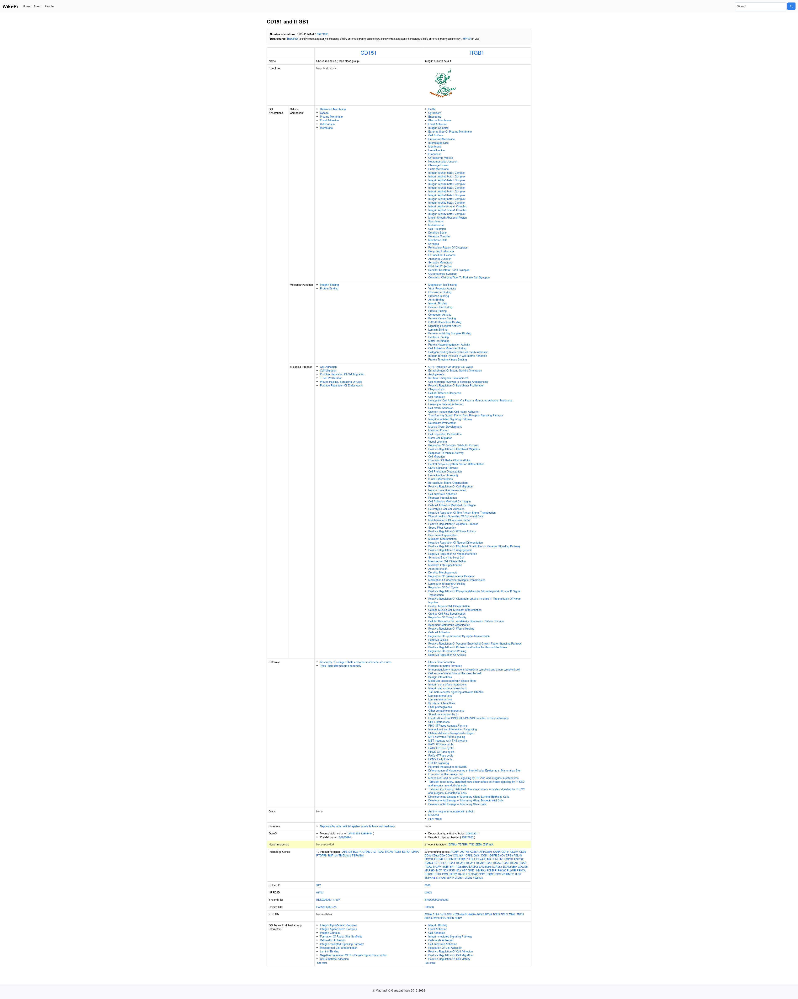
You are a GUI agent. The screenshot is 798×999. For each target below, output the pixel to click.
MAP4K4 (430, 870)
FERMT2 (451, 859)
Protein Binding (329, 288)
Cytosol (324, 113)
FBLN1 (518, 855)
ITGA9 (428, 867)
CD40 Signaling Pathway (443, 468)
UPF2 (450, 878)
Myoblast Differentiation (442, 539)
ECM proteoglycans (440, 707)
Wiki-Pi (10, 6)
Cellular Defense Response (444, 393)
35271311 (323, 34)
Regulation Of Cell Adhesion (445, 948)
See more (322, 962)
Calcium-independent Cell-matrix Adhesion (453, 411)
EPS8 (509, 855)
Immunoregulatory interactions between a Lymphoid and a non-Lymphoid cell (474, 669)
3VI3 (443, 914)
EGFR (493, 855)
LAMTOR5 (485, 867)
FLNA (479, 859)
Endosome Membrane (441, 139)
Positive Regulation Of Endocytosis (341, 385)
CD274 (514, 852)
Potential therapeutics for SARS (447, 767)
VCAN (468, 878)
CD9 (442, 855)
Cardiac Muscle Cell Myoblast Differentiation (455, 610)
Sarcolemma (435, 221)
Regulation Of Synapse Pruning (447, 651)
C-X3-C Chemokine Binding (444, 322)
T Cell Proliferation (331, 378)
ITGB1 (476, 52)
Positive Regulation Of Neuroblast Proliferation (456, 385)
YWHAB (478, 878)
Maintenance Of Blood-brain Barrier (449, 520)
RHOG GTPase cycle (441, 752)
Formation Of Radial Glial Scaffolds (449, 460)
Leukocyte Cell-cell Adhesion (445, 404)
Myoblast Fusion (438, 430)
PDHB (490, 870)
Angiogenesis (436, 374)
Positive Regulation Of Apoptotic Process (453, 524)
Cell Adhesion (328, 367)
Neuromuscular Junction (442, 161)
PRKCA (521, 870)
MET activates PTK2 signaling (446, 737)
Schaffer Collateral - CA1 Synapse (448, 270)
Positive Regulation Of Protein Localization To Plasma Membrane (467, 647)
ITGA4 (497, 863)
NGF (464, 870)
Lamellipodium (437, 150)
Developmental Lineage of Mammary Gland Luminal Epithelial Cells (468, 796)
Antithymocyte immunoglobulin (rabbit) (451, 811)
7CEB (496, 914)
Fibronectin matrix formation (445, 666)
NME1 (471, 870)
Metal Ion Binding (438, 341)
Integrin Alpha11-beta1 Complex (447, 210)
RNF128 (333, 855)
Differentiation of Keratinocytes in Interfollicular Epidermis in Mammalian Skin (474, 770)
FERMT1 (439, 859)
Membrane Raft (437, 240)
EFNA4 (452, 844)
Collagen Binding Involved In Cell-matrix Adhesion (458, 352)
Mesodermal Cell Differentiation (447, 561)
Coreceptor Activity (439, 314)
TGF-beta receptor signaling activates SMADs (456, 692)
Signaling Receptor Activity (444, 326)
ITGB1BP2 (462, 867)
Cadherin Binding (438, 337)
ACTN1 (464, 852)
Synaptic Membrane (440, 262)
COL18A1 (459, 855)
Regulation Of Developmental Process (451, 576)
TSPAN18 (358, 855)
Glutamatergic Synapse (442, 274)
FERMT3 (462, 859)
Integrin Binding (329, 285)
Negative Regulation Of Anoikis (447, 655)
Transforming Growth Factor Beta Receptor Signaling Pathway (465, 415)
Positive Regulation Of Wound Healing (451, 628)
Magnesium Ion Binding (442, 285)
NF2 (458, 870)
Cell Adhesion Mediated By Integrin (449, 501)
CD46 (428, 855)
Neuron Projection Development (447, 490)
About (37, 6)
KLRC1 (406, 852)
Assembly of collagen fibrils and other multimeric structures (356, 662)
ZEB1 (478, 844)
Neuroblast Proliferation (442, 423)
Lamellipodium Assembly (443, 475)
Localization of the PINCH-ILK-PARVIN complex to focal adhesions (468, 718)
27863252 (354, 833)
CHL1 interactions (439, 722)
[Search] (791, 6)
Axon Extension (437, 569)
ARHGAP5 (485, 852)
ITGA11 (470, 863)
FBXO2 (429, 859)
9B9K (450, 918)
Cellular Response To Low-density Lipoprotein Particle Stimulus (466, 621)
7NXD (520, 914)
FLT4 (495, 859)
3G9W (428, 914)
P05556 (429, 907)
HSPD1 (508, 859)
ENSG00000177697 (328, 900)
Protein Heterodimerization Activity (449, 344)
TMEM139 (345, 855)
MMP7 (415, 852)
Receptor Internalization (442, 498)
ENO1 (501, 855)
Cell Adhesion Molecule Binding (447, 348)
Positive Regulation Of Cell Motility (449, 959)
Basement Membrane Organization (449, 625)
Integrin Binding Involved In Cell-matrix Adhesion (457, 356)
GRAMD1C (369, 852)
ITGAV (437, 867)
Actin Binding (436, 299)
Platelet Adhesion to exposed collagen (451, 733)
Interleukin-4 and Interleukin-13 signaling (452, 729)
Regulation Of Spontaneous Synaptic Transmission (459, 636)
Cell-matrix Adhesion (440, 408)
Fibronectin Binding (439, 292)
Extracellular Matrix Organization (448, 483)
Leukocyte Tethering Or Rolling (446, 584)
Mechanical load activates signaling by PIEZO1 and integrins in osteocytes (473, 778)
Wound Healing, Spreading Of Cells (341, 382)
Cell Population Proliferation (445, 434)
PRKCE (429, 874)
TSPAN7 (441, 878)
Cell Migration (328, 370)
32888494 (366, 833)
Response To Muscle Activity (446, 453)
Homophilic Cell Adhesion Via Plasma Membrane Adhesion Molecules (470, 400)
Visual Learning (437, 441)
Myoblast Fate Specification (445, 565)
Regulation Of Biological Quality (447, 617)
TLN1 (518, 874)
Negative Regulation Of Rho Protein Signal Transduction (462, 512)
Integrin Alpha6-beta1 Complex (446, 191)
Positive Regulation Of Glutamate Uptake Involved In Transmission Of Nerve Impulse (474, 600)
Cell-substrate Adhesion (442, 494)
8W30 (436, 918)
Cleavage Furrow (438, 165)
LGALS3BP (510, 867)
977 (318, 885)
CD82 (435, 855)
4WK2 (480, 914)
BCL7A (357, 852)
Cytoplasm (434, 113)
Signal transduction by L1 (443, 714)
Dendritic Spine (437, 232)
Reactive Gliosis (438, 640)
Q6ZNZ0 (331, 907)
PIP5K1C (500, 870)
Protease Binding (438, 296)
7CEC (504, 914)
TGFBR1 (463, 844)
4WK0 (472, 914)
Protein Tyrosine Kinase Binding (447, 359)
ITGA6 (389, 852)
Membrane (326, 128)
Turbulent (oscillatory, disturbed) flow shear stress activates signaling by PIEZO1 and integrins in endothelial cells (477, 783)
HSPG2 (518, 859)
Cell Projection (437, 229)
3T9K (436, 914)
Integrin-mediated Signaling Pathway (450, 419)
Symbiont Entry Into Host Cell (446, 557)
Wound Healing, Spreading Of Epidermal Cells (456, 516)
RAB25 (453, 874)
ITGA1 (451, 863)
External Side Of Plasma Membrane (450, 131)
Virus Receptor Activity (442, 288)
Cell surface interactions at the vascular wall (455, 673)
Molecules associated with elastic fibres (452, 681)
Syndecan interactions (441, 703)
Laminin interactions (440, 696)
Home (26, 6)
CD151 (369, 52)
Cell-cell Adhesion (439, 632)
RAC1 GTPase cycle (440, 744)
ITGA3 (380, 852)
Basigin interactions (440, 677)
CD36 (522, 852)
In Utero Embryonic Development (448, 378)
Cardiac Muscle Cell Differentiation (449, 606)
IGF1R (438, 863)
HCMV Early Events (440, 759)
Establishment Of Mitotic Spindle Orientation (455, 370)
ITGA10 (460, 863)
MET (439, 870)
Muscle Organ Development (445, 426)
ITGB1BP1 (448, 867)
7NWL (512, 914)
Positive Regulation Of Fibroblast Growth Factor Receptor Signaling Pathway (474, 546)
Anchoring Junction (439, 259)
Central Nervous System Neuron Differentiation (456, 464)
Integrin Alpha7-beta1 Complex (446, 195)
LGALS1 (497, 867)
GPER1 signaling (438, 763)
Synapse (433, 244)
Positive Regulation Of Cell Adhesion (450, 951)
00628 (428, 892)
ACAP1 (455, 852)
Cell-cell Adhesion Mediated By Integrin (452, 505)
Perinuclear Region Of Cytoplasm (448, 247)
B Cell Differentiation (440, 479)
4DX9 (456, 914)
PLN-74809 (435, 819)
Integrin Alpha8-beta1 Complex (446, 199)
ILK (444, 863)
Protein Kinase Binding (442, 318)
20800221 (472, 833)
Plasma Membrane (331, 116)
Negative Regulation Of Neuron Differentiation (455, 542)
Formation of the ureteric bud (445, 774)
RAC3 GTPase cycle (440, 755)
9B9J (443, 918)
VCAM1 (459, 878)
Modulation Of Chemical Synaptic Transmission (456, 580)
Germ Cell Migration (440, 438)
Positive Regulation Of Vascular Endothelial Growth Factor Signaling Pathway (475, 643)
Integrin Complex (438, 128)
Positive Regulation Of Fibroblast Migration (454, 449)
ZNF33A (488, 844)
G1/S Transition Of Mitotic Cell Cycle (450, 367)
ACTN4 (474, 852)
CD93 (449, 855)
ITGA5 (505, 863)
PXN (445, 874)
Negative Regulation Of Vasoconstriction (452, 554)
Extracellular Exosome (442, 255)
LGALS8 (523, 867)
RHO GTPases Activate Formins (448, 725)
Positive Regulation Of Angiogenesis (450, 550)
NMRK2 (481, 870)
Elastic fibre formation (441, 662)
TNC (472, 844)
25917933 (467, 837)
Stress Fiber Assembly (442, 527)
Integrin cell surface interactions (447, 684)
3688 (427, 885)
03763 (320, 892)
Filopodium (434, 154)
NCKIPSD (449, 870)
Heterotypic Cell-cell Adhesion (446, 509)
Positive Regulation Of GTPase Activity (452, 531)
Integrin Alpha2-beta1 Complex (446, 176)
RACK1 (462, 874)
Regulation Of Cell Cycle (443, 587)
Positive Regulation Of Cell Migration (342, 374)
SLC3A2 (473, 874)
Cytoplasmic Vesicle (440, 158)
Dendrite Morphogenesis (442, 572)
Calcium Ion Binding (440, 307)
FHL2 (472, 859)
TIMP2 (510, 874)
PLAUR (511, 870)
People (49, 6)
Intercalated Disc (438, 143)
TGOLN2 (499, 874)
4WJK (464, 914)
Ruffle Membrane (438, 169)
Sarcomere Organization (442, 535)
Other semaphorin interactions (446, 710)
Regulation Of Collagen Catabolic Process (453, 445)
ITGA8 (522, 863)
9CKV (458, 918)
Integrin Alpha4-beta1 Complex (446, 184)
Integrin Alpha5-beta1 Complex (446, 187)
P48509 (320, 907)
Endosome (434, 116)
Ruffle (431, 109)
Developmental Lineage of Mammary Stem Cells (457, 804)
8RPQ (428, 918)
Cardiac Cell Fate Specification (447, 613)
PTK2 (438, 874)
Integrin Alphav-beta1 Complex (446, 214)
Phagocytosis (436, 389)
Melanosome (436, 225)
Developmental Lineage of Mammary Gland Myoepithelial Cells (466, 800)
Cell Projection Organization (445, 471)
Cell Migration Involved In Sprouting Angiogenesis (458, 382)
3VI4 (449, 914)
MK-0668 (433, 815)
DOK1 (485, 855)
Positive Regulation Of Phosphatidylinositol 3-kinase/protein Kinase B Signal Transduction (474, 593)
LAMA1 (473, 867)
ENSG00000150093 (436, 900)
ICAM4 (429, 863)
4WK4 (488, 914)
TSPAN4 (430, 878)
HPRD (466, 39)
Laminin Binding (437, 329)
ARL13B (347, 852)
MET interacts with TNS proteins (448, 740)
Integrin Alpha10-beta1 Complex (447, 206)
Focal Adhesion (329, 120)
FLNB (487, 859)
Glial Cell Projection (440, 266)
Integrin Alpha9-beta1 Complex (446, 202)
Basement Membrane (333, 109)
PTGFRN (321, 855)
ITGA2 (480, 863)
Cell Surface (327, 124)
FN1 (501, 859)
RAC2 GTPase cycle (440, 748)
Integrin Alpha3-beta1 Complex (446, 180)
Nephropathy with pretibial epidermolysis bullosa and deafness (357, 826)
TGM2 (490, 874)
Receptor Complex (439, 236)
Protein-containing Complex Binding (449, 333)
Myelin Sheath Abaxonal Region (447, 217)
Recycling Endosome (441, 251)
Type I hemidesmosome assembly (340, 666)
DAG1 (476, 855)
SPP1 (481, 874)
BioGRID (292, 39)
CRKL (469, 855)
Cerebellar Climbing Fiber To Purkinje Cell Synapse (459, 277)
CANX (497, 852)
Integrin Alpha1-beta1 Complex (446, 173)
